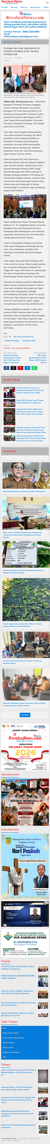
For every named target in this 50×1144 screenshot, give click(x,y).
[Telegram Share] (27, 368)
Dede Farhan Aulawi (11, 1033)
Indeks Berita (22, 1138)
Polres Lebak (8, 1047)
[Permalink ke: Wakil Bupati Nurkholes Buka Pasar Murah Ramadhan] (25, 475)
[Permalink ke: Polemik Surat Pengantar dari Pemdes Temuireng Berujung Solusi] (25, 645)
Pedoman (16, 1140)
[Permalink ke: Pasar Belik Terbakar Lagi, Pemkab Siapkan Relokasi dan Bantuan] (9, 403)
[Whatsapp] (34, 368)
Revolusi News (9, 1043)
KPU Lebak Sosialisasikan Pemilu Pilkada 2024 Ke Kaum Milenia (37, 357)
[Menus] (47, 2)
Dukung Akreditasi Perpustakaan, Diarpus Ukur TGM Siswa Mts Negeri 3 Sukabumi (13, 357)
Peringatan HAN (28, 340)
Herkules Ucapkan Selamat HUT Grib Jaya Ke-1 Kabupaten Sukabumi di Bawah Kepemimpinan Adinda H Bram (31, 430)
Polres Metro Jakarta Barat (13, 1038)
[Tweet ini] (13, 368)
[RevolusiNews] (11, 2)
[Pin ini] (20, 368)
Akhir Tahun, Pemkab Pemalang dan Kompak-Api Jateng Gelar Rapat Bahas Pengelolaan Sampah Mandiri (22, 535)
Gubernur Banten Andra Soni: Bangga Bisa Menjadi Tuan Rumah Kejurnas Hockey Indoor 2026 (30, 390)
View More (25, 715)
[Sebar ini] (6, 368)
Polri (5, 1028)
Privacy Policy (6, 1140)
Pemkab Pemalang (12, 340)
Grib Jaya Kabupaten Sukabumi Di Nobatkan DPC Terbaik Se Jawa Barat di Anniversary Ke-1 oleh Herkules (31, 438)
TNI (4, 1057)
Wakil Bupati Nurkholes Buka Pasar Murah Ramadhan (24, 491)
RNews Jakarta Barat (11, 1052)
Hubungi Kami (34, 1138)
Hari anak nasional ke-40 (23, 337)
